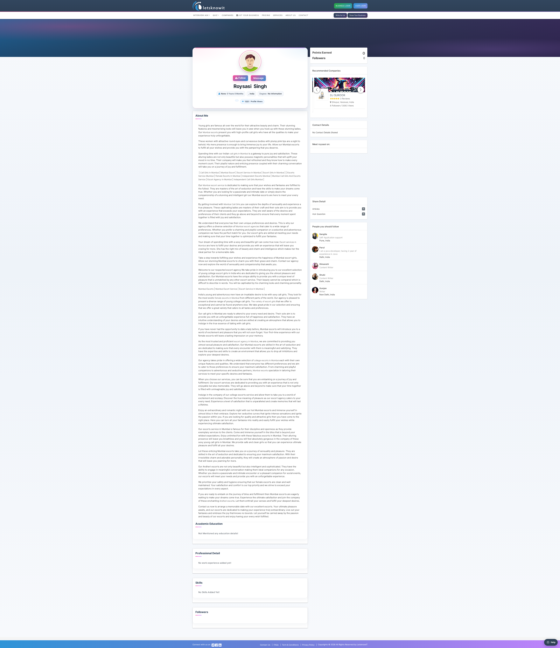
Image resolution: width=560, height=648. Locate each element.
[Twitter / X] (213, 644)
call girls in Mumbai (239, 153)
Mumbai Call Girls (232, 204)
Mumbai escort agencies (247, 226)
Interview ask (201, 15)
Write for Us (340, 15)
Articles (316, 209)
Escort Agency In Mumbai (219, 179)
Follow (242, 78)
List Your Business (248, 15)
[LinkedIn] (220, 644)
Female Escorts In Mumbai (228, 176)
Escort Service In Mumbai (249, 172)
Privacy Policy (308, 645)
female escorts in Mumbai (227, 298)
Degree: (263, 94)
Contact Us (265, 645)
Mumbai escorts (210, 132)
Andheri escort (226, 501)
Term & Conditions (290, 645)
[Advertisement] (338, 176)
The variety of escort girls (263, 301)
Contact (303, 15)
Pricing (266, 15)
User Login (360, 6)
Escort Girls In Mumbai (273, 172)
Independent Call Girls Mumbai (248, 179)
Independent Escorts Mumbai (256, 176)
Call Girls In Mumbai (209, 172)
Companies (227, 15)
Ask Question (318, 214)
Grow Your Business (357, 15)
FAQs (276, 645)
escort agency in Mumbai (246, 341)
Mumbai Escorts (206, 289)
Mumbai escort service (213, 185)
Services (278, 15)
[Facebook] (216, 644)
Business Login (343, 6)
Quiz (215, 15)
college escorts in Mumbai (266, 360)
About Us (291, 15)
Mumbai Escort (228, 172)
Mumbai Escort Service (226, 289)
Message (258, 78)
